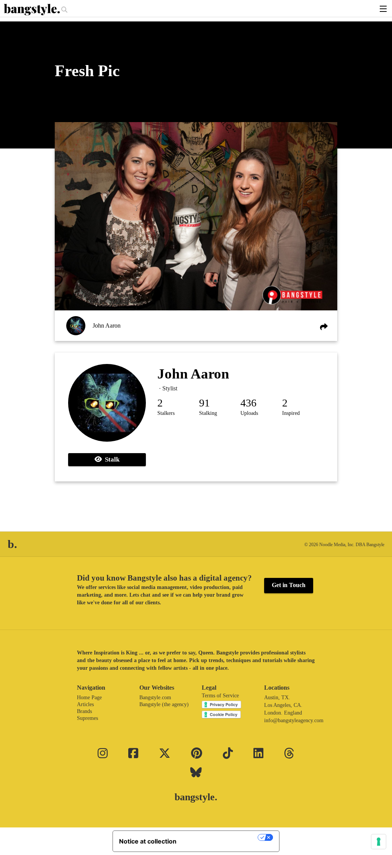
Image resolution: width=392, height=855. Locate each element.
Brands (84, 711)
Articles (85, 704)
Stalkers (166, 413)
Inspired (291, 413)
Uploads (249, 413)
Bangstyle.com (155, 697)
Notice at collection (147, 841)
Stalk (110, 459)
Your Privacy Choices (221, 837)
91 (204, 403)
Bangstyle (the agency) (164, 704)
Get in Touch (288, 585)
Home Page (89, 697)
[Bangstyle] (32, 9)
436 (248, 403)
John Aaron (107, 325)
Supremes (87, 718)
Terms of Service (220, 695)
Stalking (208, 413)
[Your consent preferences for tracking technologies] (378, 841)
